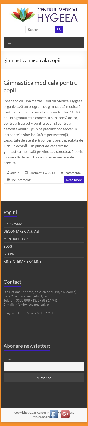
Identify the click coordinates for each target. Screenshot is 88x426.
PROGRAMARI (15, 224)
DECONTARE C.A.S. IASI (21, 231)
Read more (74, 180)
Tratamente (72, 173)
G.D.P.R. (9, 254)
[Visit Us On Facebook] (54, 410)
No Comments (20, 180)
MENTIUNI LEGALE (18, 239)
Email (8, 359)
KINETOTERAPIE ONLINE (22, 261)
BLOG (8, 246)
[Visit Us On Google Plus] (65, 410)
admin (14, 173)
